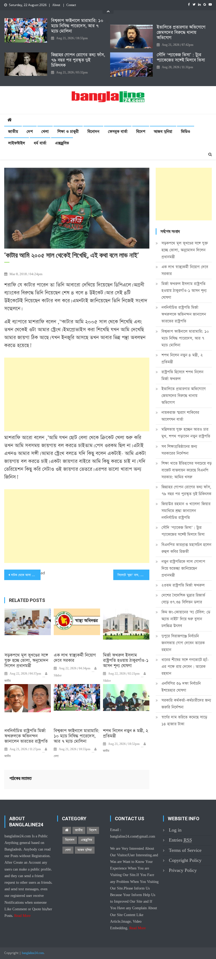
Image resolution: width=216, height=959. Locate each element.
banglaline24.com (33, 953)
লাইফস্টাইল (16, 143)
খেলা (45, 131)
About (56, 5)
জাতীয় (13, 131)
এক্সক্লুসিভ (62, 143)
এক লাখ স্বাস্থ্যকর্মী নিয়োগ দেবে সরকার (75, 658)
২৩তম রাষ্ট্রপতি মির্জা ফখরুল (183, 585)
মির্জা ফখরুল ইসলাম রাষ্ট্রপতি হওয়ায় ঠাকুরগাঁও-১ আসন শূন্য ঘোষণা (126, 661)
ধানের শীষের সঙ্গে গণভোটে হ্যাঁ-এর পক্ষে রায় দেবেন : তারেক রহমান (185, 666)
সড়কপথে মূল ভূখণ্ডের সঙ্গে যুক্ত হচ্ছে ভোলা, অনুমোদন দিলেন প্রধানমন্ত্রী (26, 661)
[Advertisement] (76, 394)
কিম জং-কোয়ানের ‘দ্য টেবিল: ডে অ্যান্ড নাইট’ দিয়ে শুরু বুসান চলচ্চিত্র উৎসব (185, 619)
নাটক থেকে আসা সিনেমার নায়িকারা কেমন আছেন (26, 575)
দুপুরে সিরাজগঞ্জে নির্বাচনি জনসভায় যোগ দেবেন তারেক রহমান (183, 642)
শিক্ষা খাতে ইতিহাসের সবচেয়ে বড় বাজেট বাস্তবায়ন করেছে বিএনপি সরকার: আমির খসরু (186, 470)
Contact (71, 5)
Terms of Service (185, 850)
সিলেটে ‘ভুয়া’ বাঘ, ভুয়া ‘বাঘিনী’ (133, 575)
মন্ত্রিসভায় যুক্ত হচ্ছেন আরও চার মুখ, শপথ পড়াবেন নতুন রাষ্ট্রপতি (185, 433)
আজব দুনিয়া (163, 131)
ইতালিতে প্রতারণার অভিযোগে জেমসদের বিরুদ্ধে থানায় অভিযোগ (181, 33)
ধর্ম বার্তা (40, 143)
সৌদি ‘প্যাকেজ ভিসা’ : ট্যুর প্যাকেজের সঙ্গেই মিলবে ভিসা (181, 57)
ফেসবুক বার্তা (117, 131)
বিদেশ (140, 131)
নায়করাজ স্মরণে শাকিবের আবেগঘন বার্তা (180, 416)
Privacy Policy (183, 870)
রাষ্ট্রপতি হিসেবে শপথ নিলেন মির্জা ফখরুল (182, 375)
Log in (175, 830)
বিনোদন (93, 131)
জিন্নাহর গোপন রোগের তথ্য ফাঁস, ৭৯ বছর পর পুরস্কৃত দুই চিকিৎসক (78, 60)
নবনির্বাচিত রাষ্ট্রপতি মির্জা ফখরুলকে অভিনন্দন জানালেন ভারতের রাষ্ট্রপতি (26, 736)
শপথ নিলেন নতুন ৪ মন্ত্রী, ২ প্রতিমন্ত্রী (125, 733)
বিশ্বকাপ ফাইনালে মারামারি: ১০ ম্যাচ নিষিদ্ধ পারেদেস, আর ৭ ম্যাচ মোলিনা (77, 26)
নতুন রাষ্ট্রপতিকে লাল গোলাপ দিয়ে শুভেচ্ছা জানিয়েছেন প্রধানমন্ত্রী (183, 568)
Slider (58, 676)
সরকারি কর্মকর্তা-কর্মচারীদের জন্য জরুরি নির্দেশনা (186, 704)
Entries (180, 840)
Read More (22, 916)
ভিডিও (185, 131)
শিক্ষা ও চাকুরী (68, 131)
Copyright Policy (185, 860)
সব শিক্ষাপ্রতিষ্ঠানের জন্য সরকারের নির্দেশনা (179, 450)
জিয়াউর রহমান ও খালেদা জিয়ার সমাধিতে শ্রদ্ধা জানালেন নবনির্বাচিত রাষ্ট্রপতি (185, 510)
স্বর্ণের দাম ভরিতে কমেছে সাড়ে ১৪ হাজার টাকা (184, 720)
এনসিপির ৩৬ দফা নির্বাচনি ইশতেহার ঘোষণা (181, 687)
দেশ (30, 131)
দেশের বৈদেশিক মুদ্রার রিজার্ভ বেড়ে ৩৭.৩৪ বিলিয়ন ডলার (183, 598)
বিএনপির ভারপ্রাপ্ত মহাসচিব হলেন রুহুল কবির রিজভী (186, 548)
